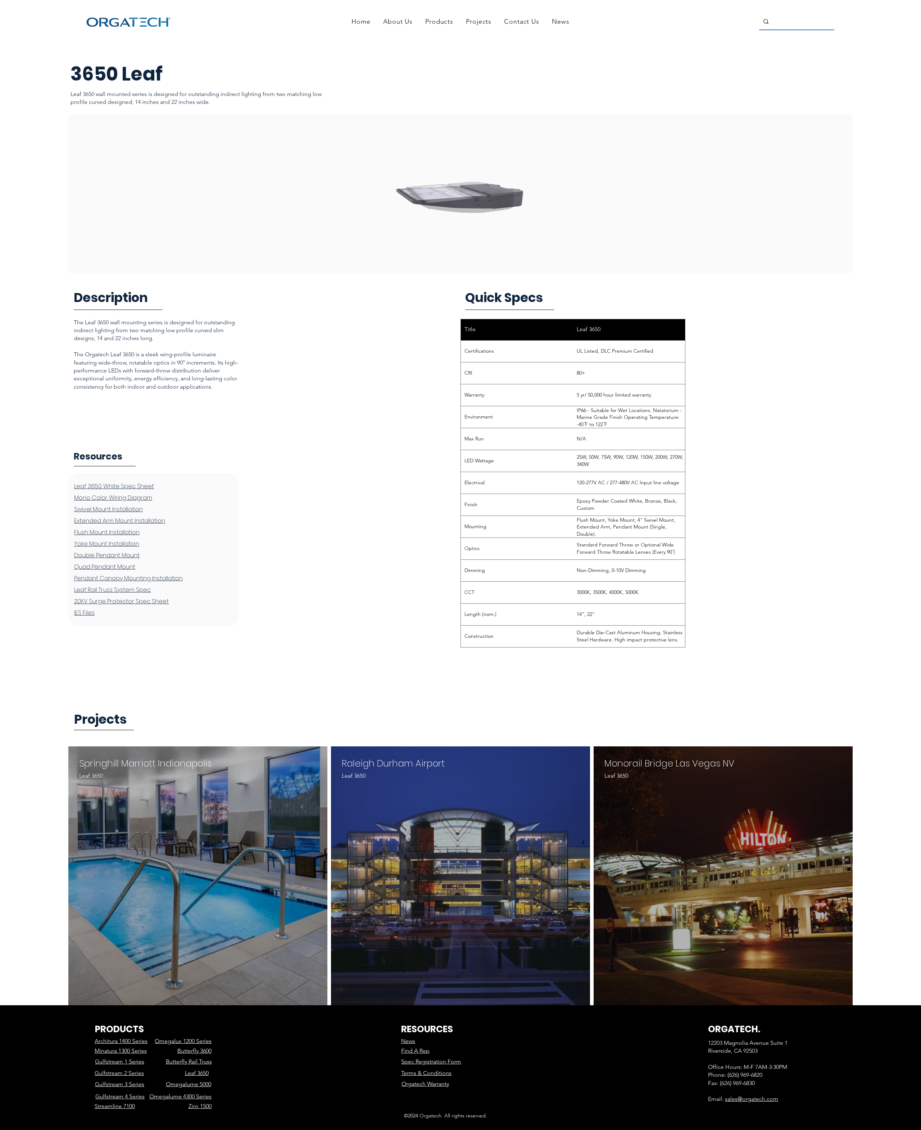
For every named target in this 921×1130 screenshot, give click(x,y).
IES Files (84, 613)
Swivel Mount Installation (108, 509)
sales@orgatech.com (751, 1098)
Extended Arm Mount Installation (119, 521)
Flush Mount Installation (107, 532)
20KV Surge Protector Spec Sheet (121, 601)
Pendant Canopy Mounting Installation (128, 578)
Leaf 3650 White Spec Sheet (114, 486)
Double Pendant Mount (107, 555)
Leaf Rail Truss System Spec (112, 590)
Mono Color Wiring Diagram (113, 498)
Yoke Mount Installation (106, 544)
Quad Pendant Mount (104, 567)
